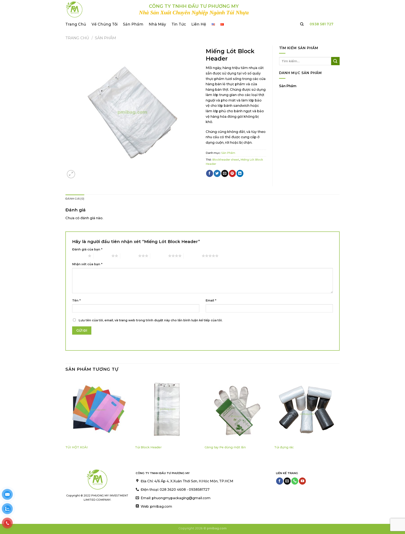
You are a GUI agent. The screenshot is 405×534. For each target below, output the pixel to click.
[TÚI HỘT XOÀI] (98, 409)
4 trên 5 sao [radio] (159, 255)
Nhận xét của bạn (87, 264)
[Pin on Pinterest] (232, 173)
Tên (76, 300)
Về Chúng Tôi (104, 24)
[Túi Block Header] (167, 409)
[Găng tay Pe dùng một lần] (237, 409)
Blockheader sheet (225, 159)
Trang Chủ (75, 24)
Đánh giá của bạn (87, 249)
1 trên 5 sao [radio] (79, 255)
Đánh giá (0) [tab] (74, 198)
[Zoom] (71, 174)
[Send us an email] (287, 481)
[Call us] (294, 481)
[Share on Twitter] (217, 173)
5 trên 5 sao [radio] (193, 255)
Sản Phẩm (133, 24)
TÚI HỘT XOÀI (76, 447)
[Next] (339, 417)
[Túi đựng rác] (307, 409)
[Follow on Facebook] (279, 481)
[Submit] (335, 61)
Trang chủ (77, 37)
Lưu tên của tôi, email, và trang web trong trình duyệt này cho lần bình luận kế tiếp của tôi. (150, 320)
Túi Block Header (148, 447)
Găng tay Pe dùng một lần (225, 447)
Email (211, 300)
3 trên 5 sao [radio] (129, 255)
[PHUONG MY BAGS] (99, 9)
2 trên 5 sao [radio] (102, 255)
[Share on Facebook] (209, 173)
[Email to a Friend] (224, 173)
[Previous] (65, 417)
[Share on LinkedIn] (239, 173)
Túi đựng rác (284, 447)
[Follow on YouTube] (302, 481)
